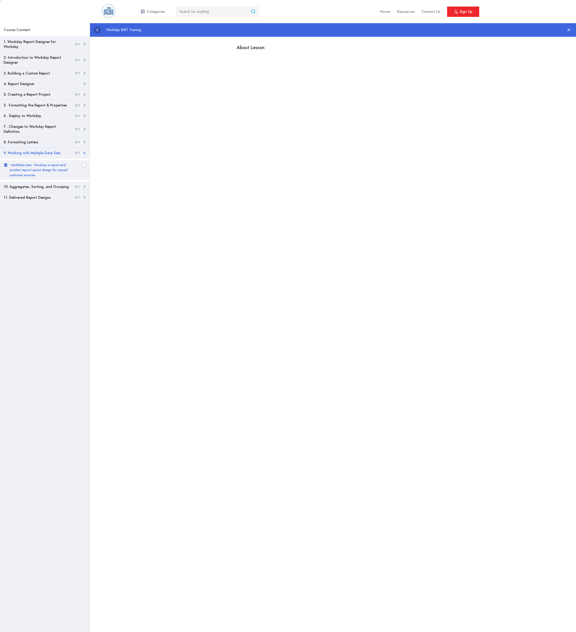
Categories (155, 11)
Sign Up (466, 11)
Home (385, 11)
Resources (406, 11)
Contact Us (430, 11)
